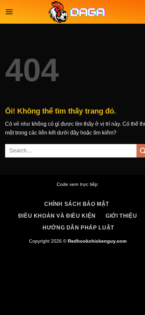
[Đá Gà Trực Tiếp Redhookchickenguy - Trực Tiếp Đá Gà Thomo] (77, 12)
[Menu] (9, 11)
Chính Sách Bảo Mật (76, 204)
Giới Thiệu (121, 216)
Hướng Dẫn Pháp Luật (78, 228)
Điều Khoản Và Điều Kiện (57, 216)
